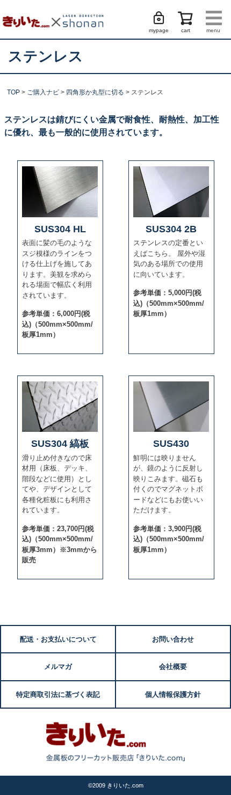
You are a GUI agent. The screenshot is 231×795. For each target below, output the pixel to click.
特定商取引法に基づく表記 (58, 694)
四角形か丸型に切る (95, 92)
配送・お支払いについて (58, 639)
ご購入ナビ (43, 92)
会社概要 (173, 666)
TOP (13, 92)
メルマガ (58, 666)
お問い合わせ (173, 639)
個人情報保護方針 (173, 694)
